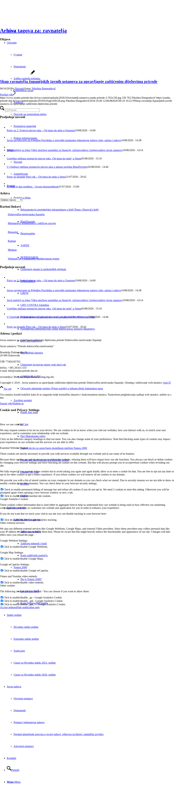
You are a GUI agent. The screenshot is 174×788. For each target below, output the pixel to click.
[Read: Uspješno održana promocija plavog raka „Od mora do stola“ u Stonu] (9, 155)
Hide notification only (28, 607)
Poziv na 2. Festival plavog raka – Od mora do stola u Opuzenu (41, 130)
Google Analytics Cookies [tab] (14, 499)
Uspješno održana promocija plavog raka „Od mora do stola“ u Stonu (44, 158)
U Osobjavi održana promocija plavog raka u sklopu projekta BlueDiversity (47, 166)
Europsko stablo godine (26, 638)
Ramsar (12, 241)
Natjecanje (19, 650)
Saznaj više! (6, 403)
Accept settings (8, 607)
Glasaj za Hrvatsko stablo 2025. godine (35, 662)
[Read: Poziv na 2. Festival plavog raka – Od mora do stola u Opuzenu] (10, 127)
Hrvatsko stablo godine (26, 626)
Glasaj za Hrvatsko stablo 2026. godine (35, 674)
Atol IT (167, 382)
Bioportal (13, 232)
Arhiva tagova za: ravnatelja (33, 30)
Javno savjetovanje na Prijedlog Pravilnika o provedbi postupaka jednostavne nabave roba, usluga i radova (64, 140)
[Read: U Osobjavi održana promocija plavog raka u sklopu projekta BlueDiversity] (9, 163)
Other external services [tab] (12, 522)
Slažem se (18, 403)
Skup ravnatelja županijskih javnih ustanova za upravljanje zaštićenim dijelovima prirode (78, 81)
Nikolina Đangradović (44, 88)
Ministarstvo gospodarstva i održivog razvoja (32, 223)
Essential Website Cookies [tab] (14, 447)
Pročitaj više (6, 94)
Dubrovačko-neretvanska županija (26, 214)
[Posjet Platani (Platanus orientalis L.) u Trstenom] (17, 74)
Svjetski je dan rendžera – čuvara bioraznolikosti (33, 186)
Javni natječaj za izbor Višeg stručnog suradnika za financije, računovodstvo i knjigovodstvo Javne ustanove (65, 150)
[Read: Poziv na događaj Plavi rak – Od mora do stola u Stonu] (10, 173)
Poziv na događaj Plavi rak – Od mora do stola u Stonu (36, 176)
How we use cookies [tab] (11, 424)
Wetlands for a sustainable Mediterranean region (33, 258)
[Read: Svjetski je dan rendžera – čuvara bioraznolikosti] (10, 183)
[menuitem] (97, 210)
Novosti (19, 88)
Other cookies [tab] (7, 585)
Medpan (12, 249)
